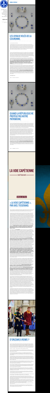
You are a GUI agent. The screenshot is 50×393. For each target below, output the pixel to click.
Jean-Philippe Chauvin (17, 207)
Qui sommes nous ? (4, 9)
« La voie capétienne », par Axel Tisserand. (20, 204)
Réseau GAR (5, 10)
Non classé (27, 341)
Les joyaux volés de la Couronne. (20, 37)
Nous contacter (4, 16)
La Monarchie (25, 207)
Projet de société (4, 13)
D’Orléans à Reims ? (19, 339)
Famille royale (22, 207)
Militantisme (5, 12)
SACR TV (6, 15)
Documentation (4, 14)
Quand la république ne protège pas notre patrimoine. (21, 116)
